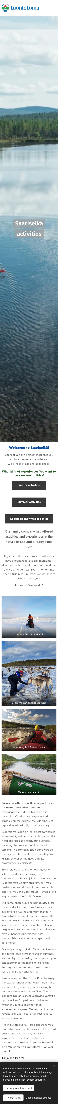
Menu (53, 8)
